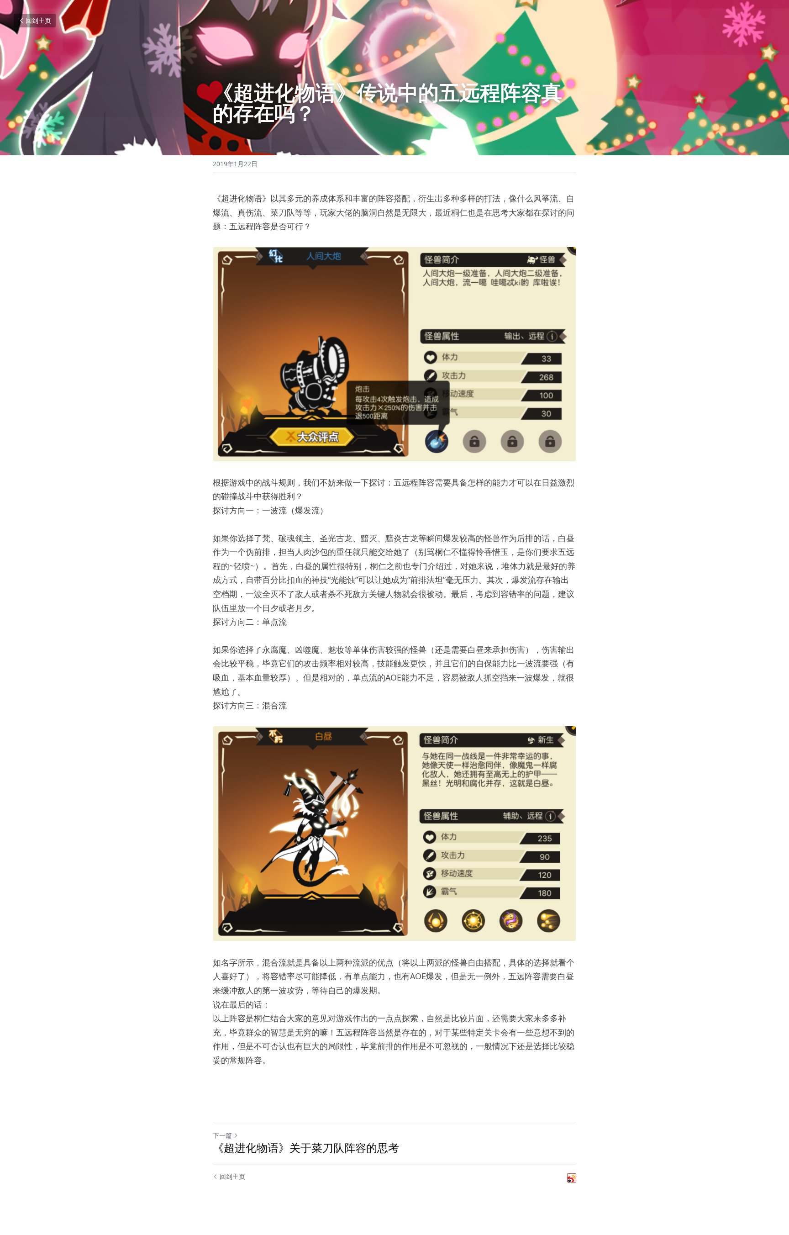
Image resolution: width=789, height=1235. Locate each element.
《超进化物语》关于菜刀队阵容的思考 (306, 1148)
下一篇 (222, 1135)
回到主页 (38, 20)
